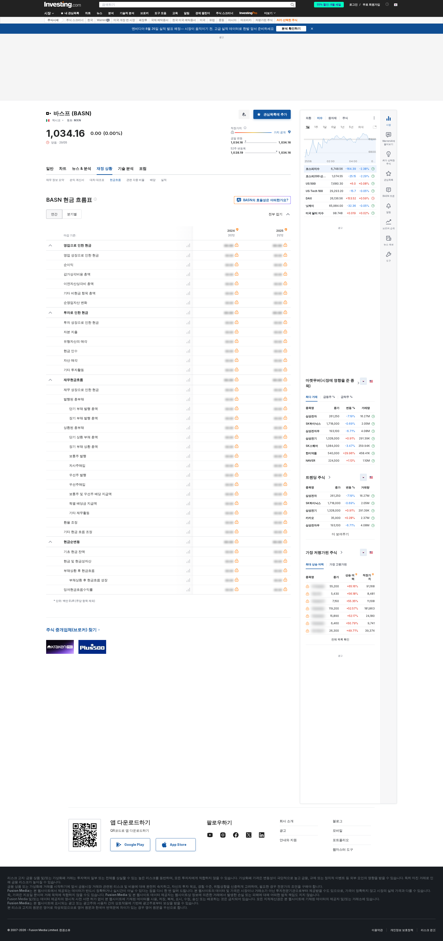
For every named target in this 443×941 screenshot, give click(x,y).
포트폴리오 (341, 840)
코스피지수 (313, 169)
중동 (221, 20)
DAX (309, 198)
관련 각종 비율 (135, 180)
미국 (202, 20)
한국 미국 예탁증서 (184, 20)
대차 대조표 (97, 180)
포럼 (143, 168)
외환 (308, 118)
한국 (90, 20)
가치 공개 (280, 132)
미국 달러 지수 (315, 213)
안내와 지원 (288, 840)
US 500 (311, 183)
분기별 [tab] (72, 214)
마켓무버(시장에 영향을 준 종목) (330, 383)
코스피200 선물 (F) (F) (320, 176)
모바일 (337, 830)
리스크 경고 (428, 930)
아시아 (232, 20)
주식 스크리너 (224, 13)
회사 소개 (286, 821)
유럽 (212, 20)
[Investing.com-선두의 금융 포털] (62, 4)
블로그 (337, 821)
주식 (345, 118)
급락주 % (347, 397)
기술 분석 (126, 168)
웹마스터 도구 (343, 849)
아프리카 (245, 20)
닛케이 (310, 205)
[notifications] (387, 4)
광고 (283, 830)
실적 (164, 180)
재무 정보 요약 (55, 180)
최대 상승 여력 (315, 564)
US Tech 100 (314, 191)
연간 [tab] (54, 214)
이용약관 (377, 930)
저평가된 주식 (264, 20)
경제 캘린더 (202, 13)
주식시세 (53, 20)
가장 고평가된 (338, 564)
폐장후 (143, 20)
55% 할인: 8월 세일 (329, 4)
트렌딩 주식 (315, 477)
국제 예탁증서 (159, 20)
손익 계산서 (77, 180)
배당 (153, 180)
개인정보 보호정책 (401, 930)
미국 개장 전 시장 (124, 20)
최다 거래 (311, 397)
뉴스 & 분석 (81, 168)
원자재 (332, 118)
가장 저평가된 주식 (321, 552)
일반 (50, 168)
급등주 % (329, 397)
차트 (62, 168)
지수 (320, 118)
